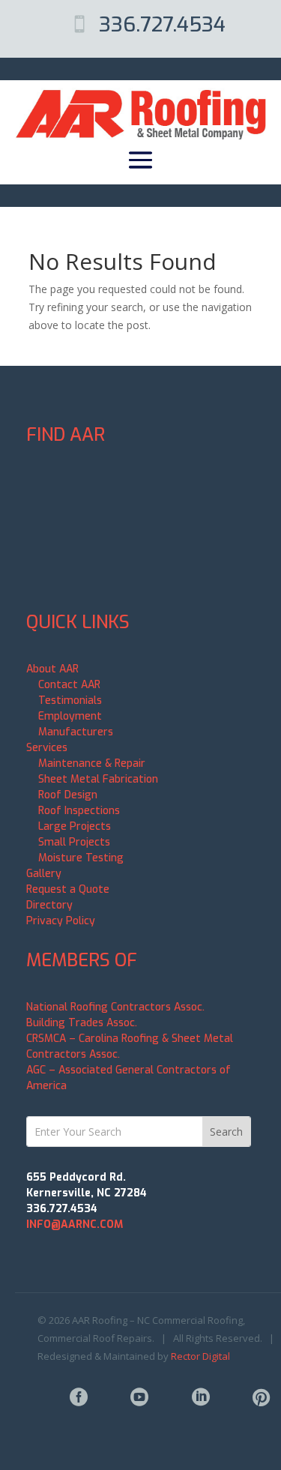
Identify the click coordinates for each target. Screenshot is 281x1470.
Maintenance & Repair (91, 763)
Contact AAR (69, 685)
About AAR (52, 669)
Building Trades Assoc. (81, 1023)
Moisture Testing (81, 858)
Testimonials (70, 700)
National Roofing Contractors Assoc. (115, 1007)
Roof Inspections (79, 811)
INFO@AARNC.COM (74, 1224)
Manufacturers (75, 732)
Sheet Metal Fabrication (98, 779)
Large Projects (74, 826)
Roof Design (67, 795)
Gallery (43, 874)
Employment (70, 716)
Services (46, 748)
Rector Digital (200, 1356)
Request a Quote (67, 889)
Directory (49, 905)
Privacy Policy (60, 921)
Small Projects (74, 842)
